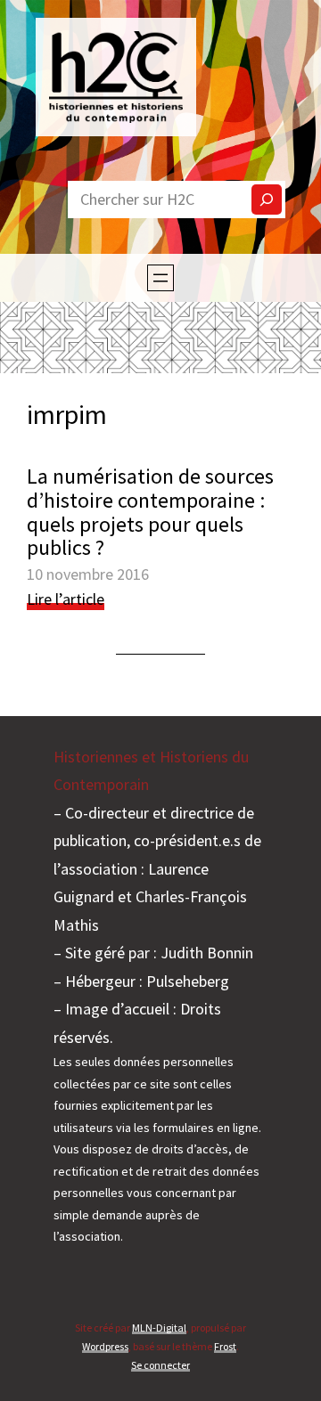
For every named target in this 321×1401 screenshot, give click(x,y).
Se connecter (160, 1365)
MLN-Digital (159, 1327)
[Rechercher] (266, 199)
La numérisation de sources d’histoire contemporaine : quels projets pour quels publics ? (150, 512)
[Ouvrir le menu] (160, 278)
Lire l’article (65, 599)
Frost (225, 1346)
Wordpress (105, 1346)
